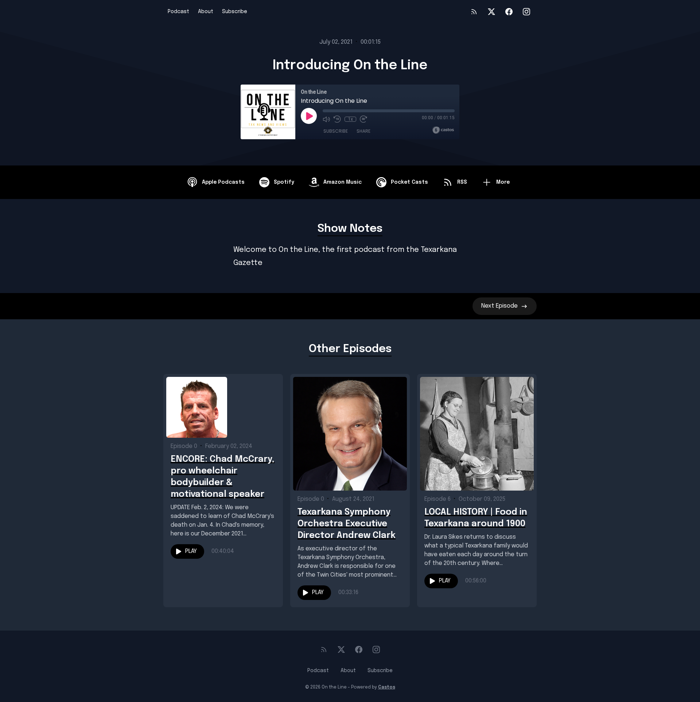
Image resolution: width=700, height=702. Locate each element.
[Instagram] (526, 11)
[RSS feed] (474, 11)
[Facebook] (509, 11)
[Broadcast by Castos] (443, 130)
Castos (386, 687)
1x (350, 119)
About (205, 11)
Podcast (178, 11)
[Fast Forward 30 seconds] (363, 119)
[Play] (309, 116)
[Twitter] (491, 11)
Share (363, 131)
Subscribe (234, 11)
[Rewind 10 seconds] (337, 119)
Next (499, 306)
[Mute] (326, 119)
